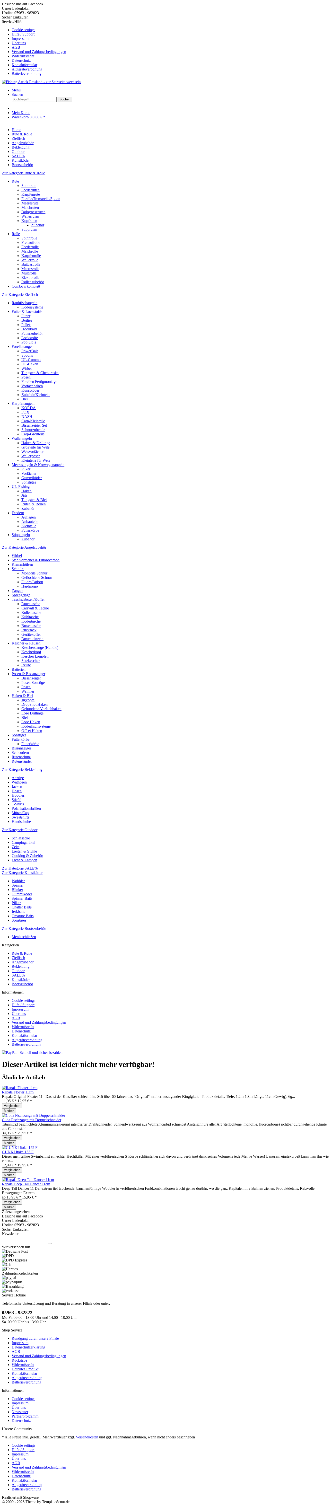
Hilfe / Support (23, 34)
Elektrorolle (30, 277)
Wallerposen (30, 456)
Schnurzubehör (33, 430)
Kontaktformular (24, 65)
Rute (15, 181)
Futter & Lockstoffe (27, 311)
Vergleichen (12, 1106)
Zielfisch (18, 958)
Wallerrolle (29, 260)
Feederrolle (30, 247)
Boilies (26, 320)
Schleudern (20, 752)
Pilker (25, 469)
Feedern (18, 513)
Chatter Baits (22, 907)
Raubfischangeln (24, 303)
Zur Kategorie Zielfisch (20, 294)
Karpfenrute (30, 194)
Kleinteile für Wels (35, 460)
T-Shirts (18, 804)
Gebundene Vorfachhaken (41, 709)
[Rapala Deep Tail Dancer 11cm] (28, 1180)
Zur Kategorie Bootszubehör (24, 928)
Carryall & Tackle (35, 608)
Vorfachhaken (32, 386)
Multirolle (28, 273)
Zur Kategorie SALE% (20, 868)
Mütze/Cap (20, 813)
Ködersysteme (32, 307)
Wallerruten (30, 216)
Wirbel (26, 368)
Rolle (16, 234)
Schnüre (18, 569)
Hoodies (18, 795)
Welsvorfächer (32, 451)
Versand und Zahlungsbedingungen (39, 52)
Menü (16, 90)
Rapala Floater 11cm (18, 1092)
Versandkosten (87, 1437)
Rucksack (28, 630)
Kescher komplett (34, 656)
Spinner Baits (22, 898)
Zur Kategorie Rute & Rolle (23, 173)
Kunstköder (30, 390)
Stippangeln (21, 535)
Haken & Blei (22, 696)
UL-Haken (29, 364)
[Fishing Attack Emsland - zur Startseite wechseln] (41, 82)
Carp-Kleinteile (33, 421)
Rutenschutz (21, 757)
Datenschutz (21, 60)
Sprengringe (21, 595)
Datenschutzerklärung (28, 1347)
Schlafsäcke (21, 838)
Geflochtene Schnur (36, 577)
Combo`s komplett (26, 286)
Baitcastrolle (30, 264)
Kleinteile (28, 526)
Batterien (19, 669)
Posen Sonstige (33, 682)
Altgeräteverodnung (27, 69)
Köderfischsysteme (36, 726)
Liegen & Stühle (24, 851)
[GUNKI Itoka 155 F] (19, 1147)
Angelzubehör (23, 962)
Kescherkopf (31, 652)
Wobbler (18, 881)
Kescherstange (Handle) (39, 647)
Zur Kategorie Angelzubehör (24, 547)
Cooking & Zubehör (27, 856)
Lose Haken (30, 722)
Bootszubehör (22, 984)
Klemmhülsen (22, 564)
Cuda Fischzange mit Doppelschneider (31, 1120)
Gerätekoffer (31, 634)
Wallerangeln (22, 438)
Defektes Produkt (25, 1369)
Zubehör (37, 225)
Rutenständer (22, 761)
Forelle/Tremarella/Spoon (40, 199)
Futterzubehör (32, 333)
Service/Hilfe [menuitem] (34, 47)
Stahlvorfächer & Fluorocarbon (36, 560)
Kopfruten (29, 221)
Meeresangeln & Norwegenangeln (38, 465)
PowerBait (29, 351)
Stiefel (16, 800)
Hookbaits (29, 329)
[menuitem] (171, 30)
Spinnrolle (29, 238)
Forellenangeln (23, 346)
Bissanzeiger (31, 678)
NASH (26, 416)
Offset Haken (31, 731)
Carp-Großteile (32, 434)
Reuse (26, 665)
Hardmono (29, 586)
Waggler (27, 691)
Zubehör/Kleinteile (35, 395)
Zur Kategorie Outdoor (19, 830)
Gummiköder (31, 478)
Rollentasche (31, 612)
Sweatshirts (20, 817)
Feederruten (30, 190)
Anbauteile (29, 522)
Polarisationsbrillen (26, 808)
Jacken (17, 786)
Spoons (27, 355)
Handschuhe (21, 821)
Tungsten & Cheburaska (40, 373)
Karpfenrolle (31, 256)
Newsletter (20, 1412)
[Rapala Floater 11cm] (19, 1088)
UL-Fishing (21, 486)
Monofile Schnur (34, 573)
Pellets (26, 325)
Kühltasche (30, 617)
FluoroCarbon (32, 582)
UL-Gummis (31, 360)
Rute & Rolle (22, 953)
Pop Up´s (28, 342)
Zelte (15, 847)
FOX (25, 412)
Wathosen (19, 782)
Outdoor (18, 971)
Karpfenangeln (23, 403)
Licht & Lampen (24, 860)
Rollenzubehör (32, 282)
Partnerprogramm (25, 1416)
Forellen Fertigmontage (39, 381)
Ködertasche (31, 621)
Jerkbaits (18, 911)
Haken (26, 491)
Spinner (18, 885)
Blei (24, 399)
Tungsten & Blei (34, 500)
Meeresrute (29, 203)
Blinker (17, 890)
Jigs (24, 495)
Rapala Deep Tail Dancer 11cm (26, 1184)
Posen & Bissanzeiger (28, 674)
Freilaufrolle (30, 242)
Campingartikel (23, 842)
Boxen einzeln (32, 639)
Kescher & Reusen (26, 643)
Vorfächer (28, 473)
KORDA (28, 408)
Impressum (20, 38)
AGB (16, 47)
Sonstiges (28, 482)
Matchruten (30, 207)
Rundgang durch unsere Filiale (35, 1338)
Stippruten (29, 229)
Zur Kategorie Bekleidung (22, 769)
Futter (25, 316)
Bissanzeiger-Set (34, 425)
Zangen (17, 591)
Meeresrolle (30, 269)
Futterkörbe (30, 530)
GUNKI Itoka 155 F (18, 1152)
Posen (26, 377)
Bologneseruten (33, 212)
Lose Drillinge (32, 713)
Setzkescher (30, 661)
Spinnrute (28, 186)
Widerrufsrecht (23, 56)
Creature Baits (23, 916)
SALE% (18, 975)
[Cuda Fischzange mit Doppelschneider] (33, 1115)
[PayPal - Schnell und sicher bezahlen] (32, 1052)
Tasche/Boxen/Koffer (28, 599)
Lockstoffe (29, 338)
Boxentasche (31, 626)
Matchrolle (29, 251)
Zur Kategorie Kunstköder (22, 873)
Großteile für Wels (35, 447)
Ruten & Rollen (33, 504)
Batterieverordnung (26, 73)
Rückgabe (19, 1360)
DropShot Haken (34, 704)
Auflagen (28, 517)
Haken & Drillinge (35, 443)
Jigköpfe (28, 700)
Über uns (19, 43)
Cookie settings (23, 30)
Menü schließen (24, 937)
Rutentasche (30, 604)
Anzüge (18, 778)
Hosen (17, 791)
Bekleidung (20, 966)
